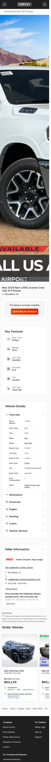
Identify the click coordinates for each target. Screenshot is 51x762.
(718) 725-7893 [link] (13, 698)
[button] (45, 148)
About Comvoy (9, 727)
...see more (10, 603)
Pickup (27, 463)
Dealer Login (40, 727)
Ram (26, 438)
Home (5, 708)
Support (38, 737)
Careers (6, 747)
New (13, 708)
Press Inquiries (9, 732)
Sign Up (38, 732)
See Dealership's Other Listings (19, 567)
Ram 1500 (28, 443)
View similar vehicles (24, 311)
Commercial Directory (12, 759)
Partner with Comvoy (11, 737)
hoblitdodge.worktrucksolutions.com (24, 579)
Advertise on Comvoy (12, 742)
